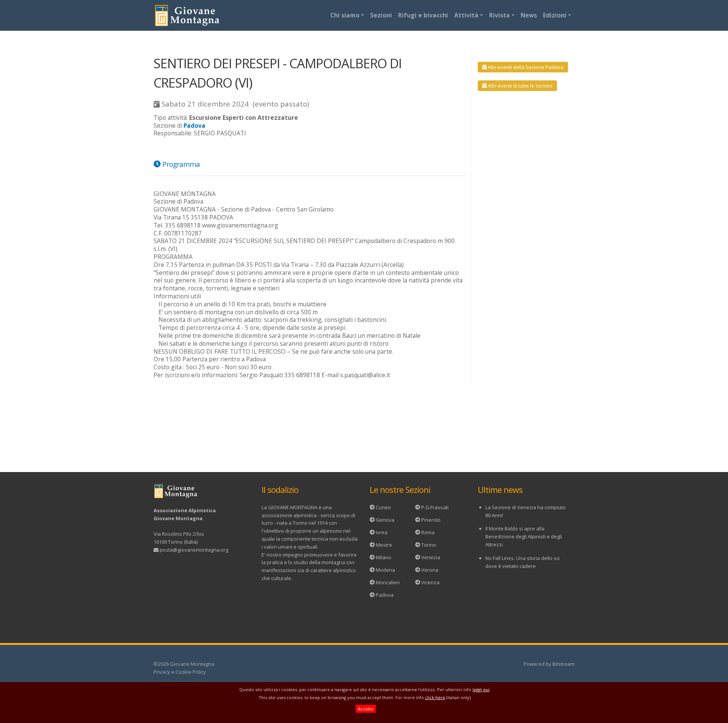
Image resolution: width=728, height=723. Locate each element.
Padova (385, 594)
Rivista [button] (499, 15)
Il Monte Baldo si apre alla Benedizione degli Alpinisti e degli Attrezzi (523, 536)
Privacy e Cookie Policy (180, 671)
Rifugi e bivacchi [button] (423, 15)
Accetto (365, 709)
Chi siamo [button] (344, 15)
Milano (383, 557)
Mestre (384, 544)
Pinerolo (431, 519)
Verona (429, 569)
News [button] (529, 15)
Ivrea (382, 532)
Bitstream (563, 663)
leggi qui (481, 689)
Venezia (430, 557)
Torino (428, 544)
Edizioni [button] (554, 15)
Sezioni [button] (381, 15)
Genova (385, 519)
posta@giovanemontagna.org (194, 549)
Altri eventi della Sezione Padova (524, 67)
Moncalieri (388, 582)
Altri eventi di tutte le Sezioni (519, 85)
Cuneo (383, 507)
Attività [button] (466, 15)
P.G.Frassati (435, 507)
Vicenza (430, 582)
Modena (385, 569)
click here (435, 697)
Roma (428, 532)
